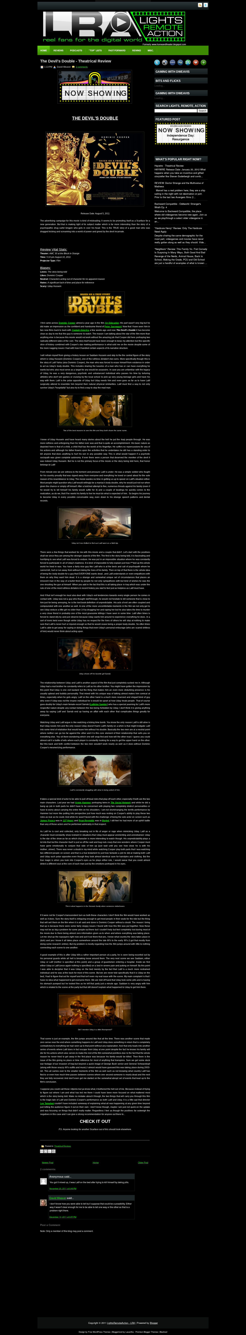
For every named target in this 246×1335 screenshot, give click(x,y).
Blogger (154, 1323)
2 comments (82, 67)
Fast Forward (117, 50)
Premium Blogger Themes (146, 1331)
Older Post (143, 1162)
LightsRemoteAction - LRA (121, 1323)
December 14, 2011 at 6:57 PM (62, 1216)
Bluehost (163, 1331)
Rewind (136, 50)
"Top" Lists (95, 50)
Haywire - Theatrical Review (169, 165)
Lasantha (130, 1331)
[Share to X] (50, 1151)
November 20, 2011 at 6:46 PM (62, 1188)
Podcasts (76, 50)
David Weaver (57, 1198)
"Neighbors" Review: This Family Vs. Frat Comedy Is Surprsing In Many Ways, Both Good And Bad (181, 250)
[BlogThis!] (46, 1151)
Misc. (151, 50)
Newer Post (47, 1162)
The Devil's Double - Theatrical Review (75, 61)
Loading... (160, 85)
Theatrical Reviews (62, 1146)
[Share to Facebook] (53, 1151)
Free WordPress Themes (99, 1331)
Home (43, 50)
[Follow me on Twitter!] (206, 6)
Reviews (58, 50)
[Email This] (42, 1151)
